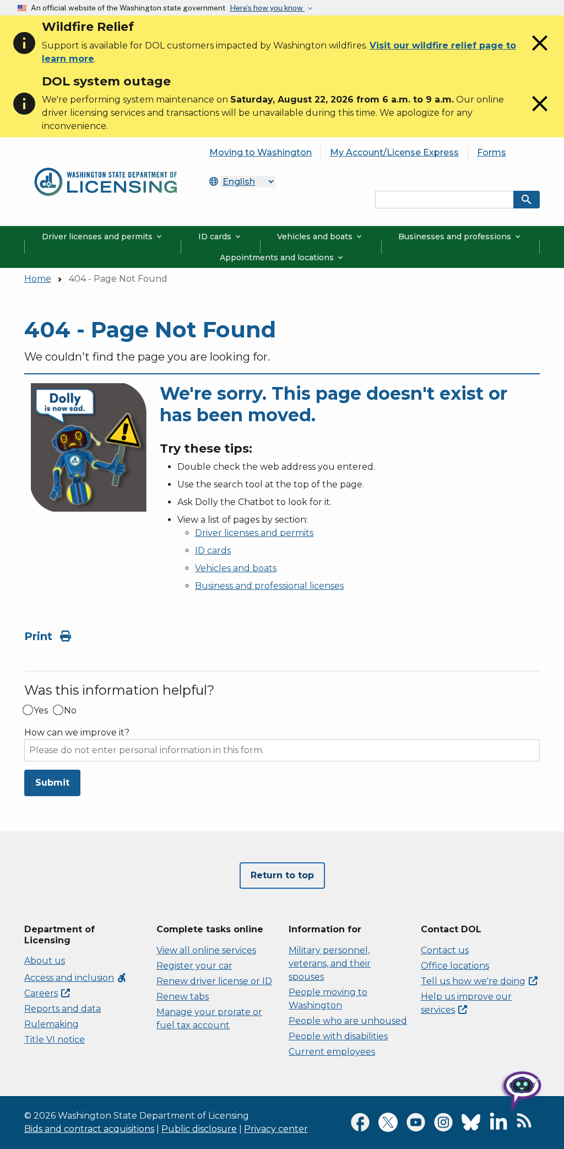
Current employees (332, 1051)
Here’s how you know (267, 7)
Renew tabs (182, 996)
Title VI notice (54, 1039)
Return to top (282, 875)
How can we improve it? (76, 733)
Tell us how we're (473, 981)
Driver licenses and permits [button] (103, 236)
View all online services (206, 950)
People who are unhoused (348, 1021)
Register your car (194, 965)
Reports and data (62, 1008)
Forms (491, 152)
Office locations (455, 965)
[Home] (105, 165)
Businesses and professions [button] (460, 236)
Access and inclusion (75, 978)
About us (44, 960)
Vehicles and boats (235, 568)
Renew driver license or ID (214, 981)
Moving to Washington (260, 152)
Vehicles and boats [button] (320, 236)
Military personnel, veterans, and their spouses (330, 963)
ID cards (213, 550)
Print (40, 636)
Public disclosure (199, 1129)
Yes (41, 711)
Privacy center (276, 1129)
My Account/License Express (394, 152)
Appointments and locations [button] (282, 257)
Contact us (445, 950)
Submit (52, 782)
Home (37, 278)
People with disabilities (338, 1036)
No (70, 711)
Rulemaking (51, 1024)
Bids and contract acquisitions (89, 1129)
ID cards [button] (220, 236)
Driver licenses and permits (254, 533)
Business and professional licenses (269, 586)
